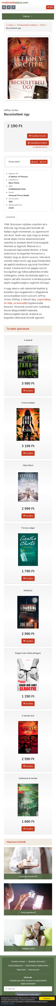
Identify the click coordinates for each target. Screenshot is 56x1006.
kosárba (29, 390)
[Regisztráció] (9, 7)
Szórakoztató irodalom (27, 25)
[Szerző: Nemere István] (28, 674)
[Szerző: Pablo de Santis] (28, 800)
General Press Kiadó (19, 195)
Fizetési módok (18, 961)
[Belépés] (4, 7)
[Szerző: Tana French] (28, 361)
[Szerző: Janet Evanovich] (28, 424)
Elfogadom (47, 998)
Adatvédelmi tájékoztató (36, 965)
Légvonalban (44, 299)
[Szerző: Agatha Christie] (28, 549)
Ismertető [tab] (10, 217)
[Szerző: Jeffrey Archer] (28, 487)
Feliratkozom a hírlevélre (28, 994)
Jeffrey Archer (11, 110)
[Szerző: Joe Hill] (28, 612)
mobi (44, 162)
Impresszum (33, 969)
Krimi (42, 25)
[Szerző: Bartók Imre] (28, 737)
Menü (26, 16)
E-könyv (10, 25)
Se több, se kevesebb (15, 303)
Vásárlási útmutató (36, 961)
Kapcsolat (21, 969)
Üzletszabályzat (15, 965)
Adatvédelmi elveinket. (8, 1004)
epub (35, 162)
